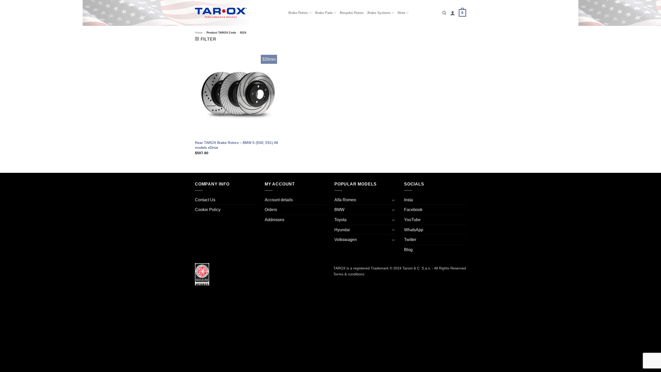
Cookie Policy (208, 209)
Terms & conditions (348, 274)
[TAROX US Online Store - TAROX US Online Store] (221, 13)
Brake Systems (379, 13)
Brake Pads (324, 13)
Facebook (413, 209)
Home (198, 32)
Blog (408, 249)
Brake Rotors (298, 13)
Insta (408, 200)
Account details (279, 200)
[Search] (444, 13)
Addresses (274, 220)
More (401, 13)
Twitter (410, 239)
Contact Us (205, 200)
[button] (452, 13)
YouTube (412, 220)
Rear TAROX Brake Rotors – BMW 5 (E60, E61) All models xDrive (236, 145)
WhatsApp (413, 230)
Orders (271, 209)
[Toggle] (393, 200)
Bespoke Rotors (352, 13)
